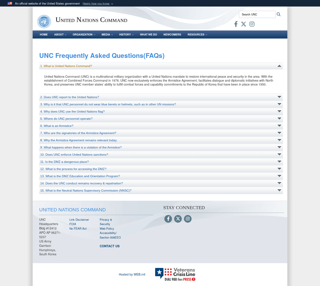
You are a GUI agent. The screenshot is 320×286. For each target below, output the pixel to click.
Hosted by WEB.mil (132, 274)
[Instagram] (188, 219)
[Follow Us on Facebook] (168, 219)
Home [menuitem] (44, 34)
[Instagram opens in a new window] (251, 25)
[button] (98, 3)
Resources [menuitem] (196, 34)
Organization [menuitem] (83, 34)
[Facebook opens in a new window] (236, 25)
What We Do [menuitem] (148, 34)
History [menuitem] (125, 34)
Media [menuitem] (106, 34)
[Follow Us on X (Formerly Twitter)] (178, 219)
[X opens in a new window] (243, 25)
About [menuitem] (59, 34)
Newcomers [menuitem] (172, 34)
